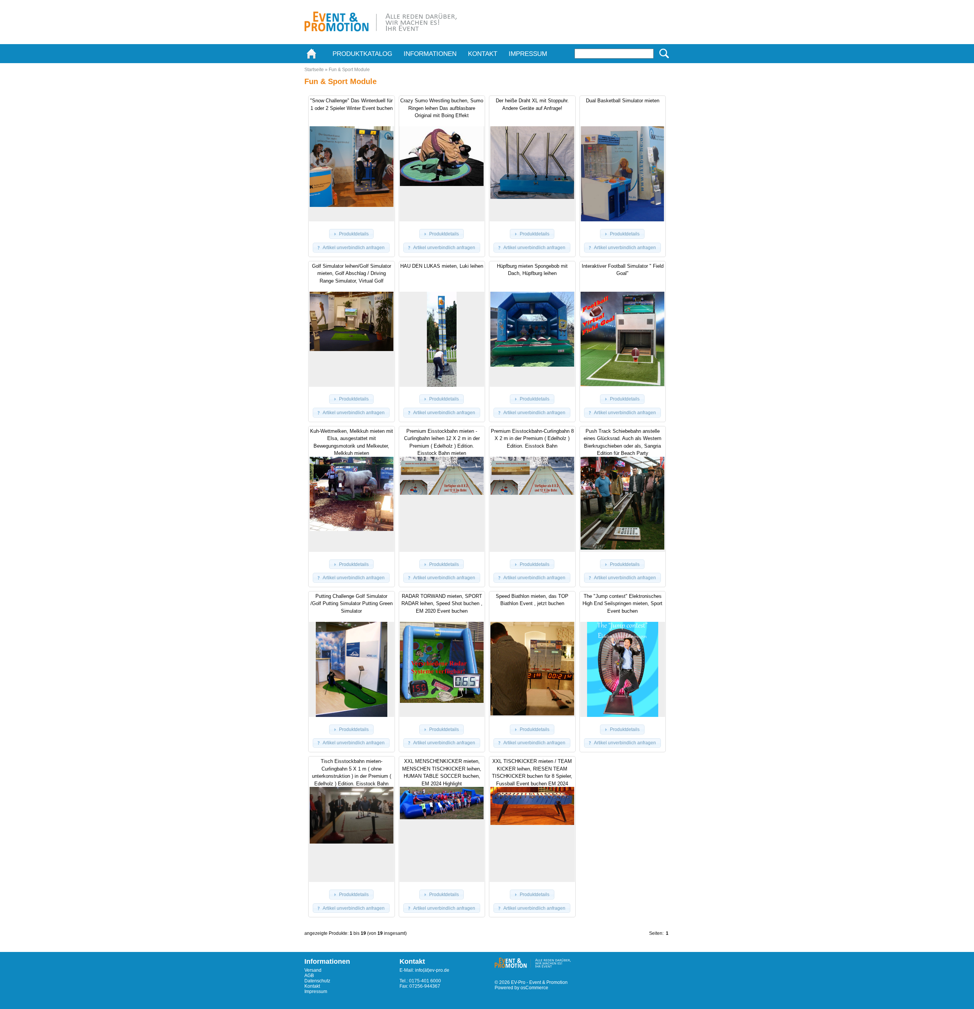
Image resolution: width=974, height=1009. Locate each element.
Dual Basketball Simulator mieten (622, 100)
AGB (309, 975)
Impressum (528, 53)
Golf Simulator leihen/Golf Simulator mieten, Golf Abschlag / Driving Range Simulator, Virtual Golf (351, 273)
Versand (312, 970)
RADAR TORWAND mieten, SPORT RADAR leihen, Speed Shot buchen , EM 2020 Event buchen (441, 603)
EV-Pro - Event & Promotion (539, 982)
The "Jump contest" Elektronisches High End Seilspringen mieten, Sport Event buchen (622, 603)
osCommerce (534, 987)
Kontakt (482, 53)
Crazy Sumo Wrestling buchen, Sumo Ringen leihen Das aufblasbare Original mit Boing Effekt (441, 108)
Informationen (430, 53)
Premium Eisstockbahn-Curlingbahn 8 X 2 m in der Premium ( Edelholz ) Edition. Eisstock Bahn (532, 438)
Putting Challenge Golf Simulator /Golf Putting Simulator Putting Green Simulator (351, 603)
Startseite (314, 69)
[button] (351, 234)
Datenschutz (317, 981)
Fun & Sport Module (349, 69)
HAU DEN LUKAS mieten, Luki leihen (441, 266)
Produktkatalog (362, 53)
